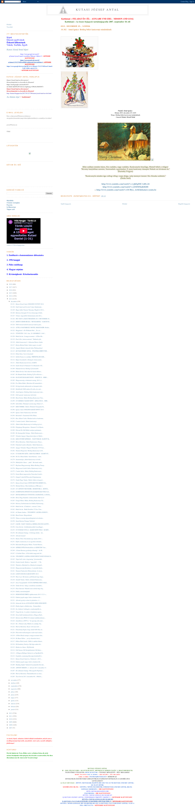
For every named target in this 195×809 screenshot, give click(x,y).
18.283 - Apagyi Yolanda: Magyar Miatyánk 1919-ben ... (27, 448)
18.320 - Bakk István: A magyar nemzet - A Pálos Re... (26, 336)
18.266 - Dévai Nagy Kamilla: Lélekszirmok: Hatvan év (27, 498)
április (13, 701)
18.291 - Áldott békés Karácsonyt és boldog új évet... (26, 424)
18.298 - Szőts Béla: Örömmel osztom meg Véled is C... (27, 404)
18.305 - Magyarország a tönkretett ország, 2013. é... (26, 380)
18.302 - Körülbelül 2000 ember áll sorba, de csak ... (26, 389)
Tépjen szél (11, 209)
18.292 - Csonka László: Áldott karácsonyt (23, 421)
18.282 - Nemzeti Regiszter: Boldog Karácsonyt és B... (27, 451)
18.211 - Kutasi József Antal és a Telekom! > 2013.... (26, 659)
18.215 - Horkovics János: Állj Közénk (22, 647)
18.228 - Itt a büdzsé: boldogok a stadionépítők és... (26, 609)
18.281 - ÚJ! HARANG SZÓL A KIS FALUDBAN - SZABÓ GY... (29, 454)
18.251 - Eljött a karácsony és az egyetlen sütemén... (26, 542)
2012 (11, 713)
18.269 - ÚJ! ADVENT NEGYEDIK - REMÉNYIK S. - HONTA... (29, 489)
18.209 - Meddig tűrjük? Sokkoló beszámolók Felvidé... (27, 665)
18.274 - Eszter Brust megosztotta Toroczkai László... (26, 474)
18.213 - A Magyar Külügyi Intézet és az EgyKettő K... (27, 653)
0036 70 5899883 (92, 774)
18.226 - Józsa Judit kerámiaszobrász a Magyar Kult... (26, 615)
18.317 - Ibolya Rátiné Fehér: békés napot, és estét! (26, 345)
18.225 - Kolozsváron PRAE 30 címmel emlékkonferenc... (28, 618)
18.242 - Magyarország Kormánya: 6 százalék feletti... (26, 568)
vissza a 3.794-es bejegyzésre (15, 245)
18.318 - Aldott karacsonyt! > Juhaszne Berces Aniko (26, 342)
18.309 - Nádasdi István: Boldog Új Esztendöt (24, 369)
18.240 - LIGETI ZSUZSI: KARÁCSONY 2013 (24, 574)
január (13, 709)
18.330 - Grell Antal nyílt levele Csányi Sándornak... (26, 307)
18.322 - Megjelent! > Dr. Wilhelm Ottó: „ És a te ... (26, 330)
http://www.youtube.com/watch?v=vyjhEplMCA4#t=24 (125, 183)
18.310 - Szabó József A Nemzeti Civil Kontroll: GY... (26, 366)
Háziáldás (10, 200)
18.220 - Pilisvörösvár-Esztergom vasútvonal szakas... (26, 632)
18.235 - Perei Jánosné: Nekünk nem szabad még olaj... (27, 588)
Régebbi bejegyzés (184, 204)
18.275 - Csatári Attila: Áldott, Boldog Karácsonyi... (26, 471)
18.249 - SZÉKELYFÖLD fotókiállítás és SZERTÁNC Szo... (28, 547)
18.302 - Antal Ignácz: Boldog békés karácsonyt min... (27, 392)
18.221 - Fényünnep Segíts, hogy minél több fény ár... (26, 630)
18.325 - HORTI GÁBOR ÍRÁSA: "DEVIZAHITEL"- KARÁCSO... (30, 322)
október (13, 683)
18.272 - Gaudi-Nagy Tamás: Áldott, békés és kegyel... (26, 480)
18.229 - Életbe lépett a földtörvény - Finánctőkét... (26, 606)
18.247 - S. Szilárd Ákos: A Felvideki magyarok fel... (26, 553)
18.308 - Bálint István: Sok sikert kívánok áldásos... (26, 371)
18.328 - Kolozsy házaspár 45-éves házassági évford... (26, 313)
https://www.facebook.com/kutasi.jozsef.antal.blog (106, 787)
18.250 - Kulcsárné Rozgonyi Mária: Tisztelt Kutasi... (26, 544)
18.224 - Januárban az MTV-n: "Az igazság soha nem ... (27, 621)
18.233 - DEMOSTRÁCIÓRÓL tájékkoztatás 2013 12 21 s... (28, 594)
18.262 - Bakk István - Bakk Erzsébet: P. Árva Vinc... (26, 509)
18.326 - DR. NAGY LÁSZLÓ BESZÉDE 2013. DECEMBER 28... (30, 319)
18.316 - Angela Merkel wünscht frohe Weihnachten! (26, 348)
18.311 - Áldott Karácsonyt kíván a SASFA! (23, 363)
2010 (11, 719)
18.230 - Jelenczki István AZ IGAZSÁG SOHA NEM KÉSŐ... (28, 603)
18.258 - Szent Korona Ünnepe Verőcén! (22, 521)
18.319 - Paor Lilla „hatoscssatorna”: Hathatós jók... (26, 339)
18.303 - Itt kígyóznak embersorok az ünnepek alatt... (26, 386)
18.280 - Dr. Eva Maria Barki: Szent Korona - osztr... (26, 456)
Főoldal (124, 204)
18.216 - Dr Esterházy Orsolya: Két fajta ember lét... (26, 644)
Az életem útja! (13, 97)
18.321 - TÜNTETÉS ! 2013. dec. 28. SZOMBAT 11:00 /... (28, 333)
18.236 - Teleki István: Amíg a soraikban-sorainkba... (26, 586)
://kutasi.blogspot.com (99, 791)
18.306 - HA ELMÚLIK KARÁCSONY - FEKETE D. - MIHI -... (29, 377)
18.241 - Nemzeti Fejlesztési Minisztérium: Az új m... (26, 571)
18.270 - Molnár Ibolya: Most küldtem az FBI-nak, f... (26, 486)
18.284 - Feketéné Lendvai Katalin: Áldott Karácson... (26, 445)
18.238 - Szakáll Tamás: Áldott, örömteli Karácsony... (26, 580)
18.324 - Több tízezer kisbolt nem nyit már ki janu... (26, 325)
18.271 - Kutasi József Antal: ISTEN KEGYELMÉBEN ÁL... (28, 483)
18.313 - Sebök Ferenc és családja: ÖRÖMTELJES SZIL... (27, 357)
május (13, 698)
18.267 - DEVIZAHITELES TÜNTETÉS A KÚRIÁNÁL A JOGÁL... (30, 495)
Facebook (89, 793)
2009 (11, 722)
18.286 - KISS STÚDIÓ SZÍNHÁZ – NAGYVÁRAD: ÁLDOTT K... (30, 439)
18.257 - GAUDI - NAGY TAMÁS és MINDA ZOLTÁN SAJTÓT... (30, 524)
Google (85, 789)
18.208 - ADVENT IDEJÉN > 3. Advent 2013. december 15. (28, 668)
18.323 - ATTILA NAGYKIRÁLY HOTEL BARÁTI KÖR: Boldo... (30, 327)
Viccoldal (10, 27)
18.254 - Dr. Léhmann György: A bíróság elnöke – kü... (27, 533)
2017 (11, 287)
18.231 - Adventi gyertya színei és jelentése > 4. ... (25, 600)
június (13, 695)
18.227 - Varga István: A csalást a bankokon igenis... (26, 612)
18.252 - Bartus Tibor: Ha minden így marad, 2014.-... (26, 539)
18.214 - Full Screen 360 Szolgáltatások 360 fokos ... (26, 650)
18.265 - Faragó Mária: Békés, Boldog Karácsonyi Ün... (27, 500)
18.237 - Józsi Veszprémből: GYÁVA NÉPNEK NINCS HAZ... (29, 583)
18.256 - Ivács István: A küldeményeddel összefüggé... (27, 527)
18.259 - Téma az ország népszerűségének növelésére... (27, 518)
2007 (11, 728)
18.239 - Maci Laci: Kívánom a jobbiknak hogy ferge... (27, 577)
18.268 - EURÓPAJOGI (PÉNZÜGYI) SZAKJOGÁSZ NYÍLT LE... (30, 492)
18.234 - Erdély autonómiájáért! (20, 591)
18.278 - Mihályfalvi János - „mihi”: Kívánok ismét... (26, 462)
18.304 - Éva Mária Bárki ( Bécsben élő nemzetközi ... (26, 383)
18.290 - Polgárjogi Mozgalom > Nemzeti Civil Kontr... (27, 427)
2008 (11, 725)
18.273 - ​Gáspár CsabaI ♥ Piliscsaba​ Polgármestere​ (25, 477)
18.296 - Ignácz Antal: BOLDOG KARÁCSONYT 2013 (27, 410)
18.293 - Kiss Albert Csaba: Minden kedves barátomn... (27, 418)
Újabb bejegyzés (66, 204)
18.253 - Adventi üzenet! (18, 536)
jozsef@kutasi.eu (97, 777)
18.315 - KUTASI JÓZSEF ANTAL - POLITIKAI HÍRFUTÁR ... (29, 351)
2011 (11, 716)
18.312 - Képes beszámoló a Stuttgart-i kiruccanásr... (26, 360)
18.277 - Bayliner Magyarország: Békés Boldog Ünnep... (27, 465)
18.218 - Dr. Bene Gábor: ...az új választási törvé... (25, 638)
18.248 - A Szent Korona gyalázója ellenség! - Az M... (26, 550)
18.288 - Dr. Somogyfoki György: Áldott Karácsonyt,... (26, 433)
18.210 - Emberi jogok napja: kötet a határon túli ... (26, 662)
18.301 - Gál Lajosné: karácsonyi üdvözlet (23, 395)
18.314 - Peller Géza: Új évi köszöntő (21, 354)
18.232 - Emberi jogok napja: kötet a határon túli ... (26, 597)
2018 (11, 284)
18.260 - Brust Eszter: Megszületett (21, 515)
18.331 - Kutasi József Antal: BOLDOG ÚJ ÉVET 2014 (27, 304)
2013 (11, 299)
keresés (93, 789)
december (14, 301)
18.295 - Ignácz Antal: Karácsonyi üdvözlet (23, 412)
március (13, 704)
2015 (11, 293)
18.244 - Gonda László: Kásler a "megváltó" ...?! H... (26, 562)
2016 (11, 290)
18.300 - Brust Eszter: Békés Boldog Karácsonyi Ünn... (27, 398)
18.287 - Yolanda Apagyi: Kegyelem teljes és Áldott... (26, 436)
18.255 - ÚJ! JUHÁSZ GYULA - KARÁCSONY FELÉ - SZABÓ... (29, 530)
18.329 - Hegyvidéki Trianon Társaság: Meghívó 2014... (27, 310)
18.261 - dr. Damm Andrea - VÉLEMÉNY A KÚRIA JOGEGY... (29, 512)
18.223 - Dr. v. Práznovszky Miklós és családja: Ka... (26, 624)
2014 (11, 296)
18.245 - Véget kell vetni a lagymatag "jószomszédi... (26, 559)
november (14, 680)
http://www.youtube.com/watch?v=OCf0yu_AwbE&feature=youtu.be (126, 189)
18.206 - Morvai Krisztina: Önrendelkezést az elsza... (26, 674)
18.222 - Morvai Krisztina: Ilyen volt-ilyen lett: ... (25, 627)
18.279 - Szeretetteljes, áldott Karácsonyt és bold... (25, 459)
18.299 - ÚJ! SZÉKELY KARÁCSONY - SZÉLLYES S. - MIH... (29, 401)
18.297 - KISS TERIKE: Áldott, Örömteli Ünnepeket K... (27, 407)
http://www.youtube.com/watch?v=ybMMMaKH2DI (125, 186)
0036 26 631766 (91, 772)
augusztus (14, 689)
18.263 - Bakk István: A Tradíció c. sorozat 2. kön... (26, 506)
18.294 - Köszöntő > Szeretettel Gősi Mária (23, 415)
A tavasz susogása (13, 203)
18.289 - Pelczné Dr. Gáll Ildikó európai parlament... (26, 430)
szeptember (14, 686)
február (13, 706)
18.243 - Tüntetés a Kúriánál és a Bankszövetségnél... (26, 565)
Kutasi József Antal (97, 9)
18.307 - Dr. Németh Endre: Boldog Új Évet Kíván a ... (26, 374)
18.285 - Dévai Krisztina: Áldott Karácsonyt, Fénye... (26, 442)
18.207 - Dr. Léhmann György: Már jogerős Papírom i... (27, 671)
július (13, 692)
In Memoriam (11, 207)
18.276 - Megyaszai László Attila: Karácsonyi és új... (26, 468)
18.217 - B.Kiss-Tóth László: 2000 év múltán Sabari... (26, 641)
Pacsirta (9, 205)
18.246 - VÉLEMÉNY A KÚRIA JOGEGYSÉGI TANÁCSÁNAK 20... (31, 556)
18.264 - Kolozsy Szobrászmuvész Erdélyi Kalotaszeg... (27, 503)
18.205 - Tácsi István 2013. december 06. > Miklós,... (26, 676)
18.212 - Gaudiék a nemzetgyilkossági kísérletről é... (26, 656)
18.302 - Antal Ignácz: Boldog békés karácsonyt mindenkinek (86, 29)
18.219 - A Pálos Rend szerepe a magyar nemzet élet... (26, 635)
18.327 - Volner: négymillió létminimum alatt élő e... (26, 316)
